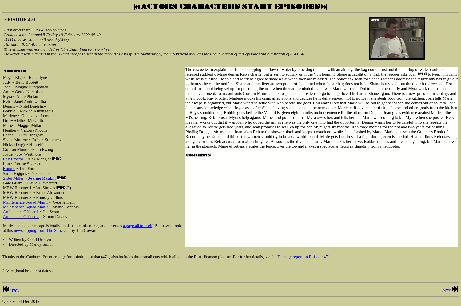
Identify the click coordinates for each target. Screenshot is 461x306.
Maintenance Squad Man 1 (25, 202)
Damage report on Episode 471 (303, 257)
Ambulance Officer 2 (21, 216)
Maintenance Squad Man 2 (25, 207)
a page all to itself (137, 225)
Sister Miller (13, 178)
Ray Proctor (13, 159)
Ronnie (9, 168)
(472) (446, 291)
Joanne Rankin (42, 178)
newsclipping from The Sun (37, 230)
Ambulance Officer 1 (21, 212)
